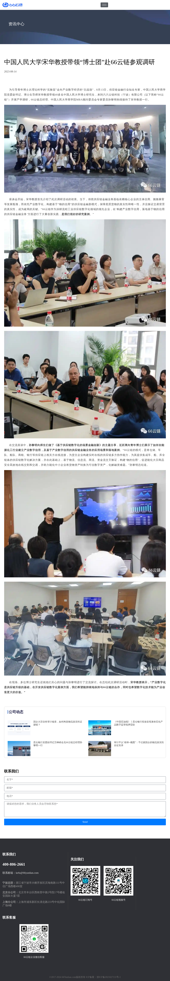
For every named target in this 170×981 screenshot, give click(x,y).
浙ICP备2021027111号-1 (109, 977)
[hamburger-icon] (104, 4)
